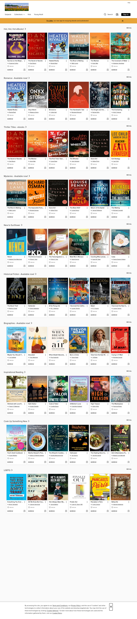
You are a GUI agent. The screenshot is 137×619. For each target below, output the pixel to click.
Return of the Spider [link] (98, 208)
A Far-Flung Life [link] (54, 306)
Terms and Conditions (60, 606)
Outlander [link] (31, 306)
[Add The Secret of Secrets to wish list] (45, 70)
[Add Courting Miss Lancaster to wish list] (107, 266)
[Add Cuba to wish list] (128, 266)
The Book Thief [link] (12, 306)
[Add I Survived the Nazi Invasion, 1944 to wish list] (128, 315)
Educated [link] (31, 355)
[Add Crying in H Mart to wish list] (128, 364)
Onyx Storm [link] (32, 110)
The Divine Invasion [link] (35, 257)
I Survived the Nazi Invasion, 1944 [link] (120, 306)
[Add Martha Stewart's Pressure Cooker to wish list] (45, 462)
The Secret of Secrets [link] (35, 61)
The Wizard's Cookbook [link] (57, 453)
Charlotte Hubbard (77, 406)
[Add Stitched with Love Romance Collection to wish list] (24, 413)
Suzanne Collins (13, 63)
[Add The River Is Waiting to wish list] (87, 70)
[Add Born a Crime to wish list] (87, 364)
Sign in (125, 14)
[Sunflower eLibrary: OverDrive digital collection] (16, 7)
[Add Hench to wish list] (24, 266)
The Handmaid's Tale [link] (77, 110)
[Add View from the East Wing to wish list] (107, 364)
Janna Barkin (54, 504)
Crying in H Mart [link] (117, 355)
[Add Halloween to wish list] (87, 462)
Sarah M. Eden (96, 259)
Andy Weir (95, 63)
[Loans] (117, 15)
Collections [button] (18, 14)
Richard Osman (34, 210)
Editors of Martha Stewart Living (37, 455)
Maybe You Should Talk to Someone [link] (15, 355)
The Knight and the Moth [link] (99, 110)
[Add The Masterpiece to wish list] (128, 413)
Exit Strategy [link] (116, 159)
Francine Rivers (117, 406)
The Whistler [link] (74, 159)
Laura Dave (54, 161)
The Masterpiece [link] (117, 404)
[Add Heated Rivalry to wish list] (66, 70)
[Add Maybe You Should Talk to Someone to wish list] (24, 364)
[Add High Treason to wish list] (107, 413)
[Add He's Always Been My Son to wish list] (66, 511)
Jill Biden (94, 357)
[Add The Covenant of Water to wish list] (128, 70)
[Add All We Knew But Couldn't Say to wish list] (45, 511)
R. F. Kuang (95, 308)
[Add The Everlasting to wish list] (128, 119)
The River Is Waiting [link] (76, 61)
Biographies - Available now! (17, 323)
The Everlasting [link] (117, 110)
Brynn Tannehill (13, 504)
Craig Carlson (96, 504)
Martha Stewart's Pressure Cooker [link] (36, 453)
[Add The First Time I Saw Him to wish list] (66, 168)
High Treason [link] (95, 404)
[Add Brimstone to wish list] (66, 119)
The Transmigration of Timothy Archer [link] (57, 257)
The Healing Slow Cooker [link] (99, 453)
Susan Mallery (13, 455)
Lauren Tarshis (76, 308)
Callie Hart (54, 112)
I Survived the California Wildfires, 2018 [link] (78, 306)
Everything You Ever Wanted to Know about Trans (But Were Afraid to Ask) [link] (15, 502)
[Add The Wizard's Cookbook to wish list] (66, 462)
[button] (108, 15)
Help (129, 3)
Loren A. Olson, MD (77, 504)
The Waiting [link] (116, 208)
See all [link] (129, 28)
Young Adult (38, 14)
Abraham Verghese (118, 63)
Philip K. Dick (33, 259)
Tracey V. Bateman (14, 406)
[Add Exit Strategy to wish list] (128, 168)
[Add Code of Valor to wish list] (66, 413)
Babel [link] (93, 306)
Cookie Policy (57, 613)
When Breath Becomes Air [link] (57, 355)
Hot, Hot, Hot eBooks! (14, 29)
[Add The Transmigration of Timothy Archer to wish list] (66, 266)
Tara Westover (34, 357)
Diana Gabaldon (34, 308)
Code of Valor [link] (53, 404)
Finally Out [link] (73, 502)
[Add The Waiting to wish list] (128, 217)
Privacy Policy (76, 606)
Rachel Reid (54, 63)
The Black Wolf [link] (75, 208)
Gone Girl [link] (94, 159)
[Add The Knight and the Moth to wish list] (107, 119)
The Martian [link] (95, 61)
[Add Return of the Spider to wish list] (107, 217)
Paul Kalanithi (54, 357)
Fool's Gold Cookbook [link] (15, 453)
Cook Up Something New (16, 421)
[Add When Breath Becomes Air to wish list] (66, 364)
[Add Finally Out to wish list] (87, 511)
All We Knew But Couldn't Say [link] (36, 502)
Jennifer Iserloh (96, 455)
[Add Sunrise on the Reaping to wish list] (24, 70)
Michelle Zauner (117, 357)
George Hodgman (118, 504)
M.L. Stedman (55, 308)
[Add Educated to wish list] (45, 364)
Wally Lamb (75, 63)
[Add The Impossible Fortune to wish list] (45, 217)
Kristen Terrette (34, 406)
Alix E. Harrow (117, 112)
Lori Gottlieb (12, 357)
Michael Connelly (118, 210)
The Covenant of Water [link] (119, 61)
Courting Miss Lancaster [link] (99, 257)
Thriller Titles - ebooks (14, 127)
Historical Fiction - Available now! (19, 274)
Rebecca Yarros (34, 112)
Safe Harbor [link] (32, 404)
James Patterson (97, 210)
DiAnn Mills (95, 406)
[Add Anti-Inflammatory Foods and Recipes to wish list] (128, 462)
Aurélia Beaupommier (57, 455)
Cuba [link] (113, 257)
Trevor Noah (75, 357)
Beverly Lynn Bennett (119, 455)
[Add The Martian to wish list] (107, 70)
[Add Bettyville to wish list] (128, 511)
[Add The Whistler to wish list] (87, 168)
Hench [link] (9, 257)
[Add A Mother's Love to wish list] (87, 413)
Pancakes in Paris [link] (97, 502)
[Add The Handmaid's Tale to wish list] (87, 119)
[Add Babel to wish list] (107, 315)
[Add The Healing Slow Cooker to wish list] (107, 462)
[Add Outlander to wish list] (45, 315)
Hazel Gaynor (75, 259)
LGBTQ (7, 470)
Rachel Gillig (95, 112)
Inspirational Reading (14, 372)
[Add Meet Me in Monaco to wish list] (87, 266)
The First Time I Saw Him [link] (57, 159)
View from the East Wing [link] (99, 355)
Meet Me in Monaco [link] (76, 257)
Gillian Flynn (95, 161)
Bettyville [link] (115, 502)
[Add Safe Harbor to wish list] (45, 413)
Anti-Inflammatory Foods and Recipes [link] (120, 453)
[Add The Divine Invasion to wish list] (45, 266)
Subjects (8, 14)
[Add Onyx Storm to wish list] (45, 119)
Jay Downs (75, 455)
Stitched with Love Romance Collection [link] (15, 404)
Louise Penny (75, 210)
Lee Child (116, 161)
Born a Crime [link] (74, 355)
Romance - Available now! (16, 78)
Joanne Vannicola (35, 504)
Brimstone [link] (52, 110)
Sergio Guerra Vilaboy (119, 259)
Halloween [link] (73, 453)
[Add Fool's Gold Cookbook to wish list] (24, 462)
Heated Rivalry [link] (54, 61)
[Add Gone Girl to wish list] (107, 168)
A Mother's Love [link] (75, 404)
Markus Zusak (13, 308)
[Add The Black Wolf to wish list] (87, 217)
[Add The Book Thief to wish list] (24, 315)
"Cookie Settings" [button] (53, 611)
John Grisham (75, 161)
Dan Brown (33, 63)
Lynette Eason (55, 406)
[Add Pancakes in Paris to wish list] (107, 511)
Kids (29, 14)
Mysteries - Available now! (16, 176)
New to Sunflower (12, 225)
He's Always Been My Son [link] (57, 502)
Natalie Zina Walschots (15, 259)
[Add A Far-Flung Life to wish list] (66, 315)
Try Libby (49, 21)
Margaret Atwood (76, 112)
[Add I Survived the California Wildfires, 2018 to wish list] (87, 315)
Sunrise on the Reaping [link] (15, 61)
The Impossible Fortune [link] (36, 208)
